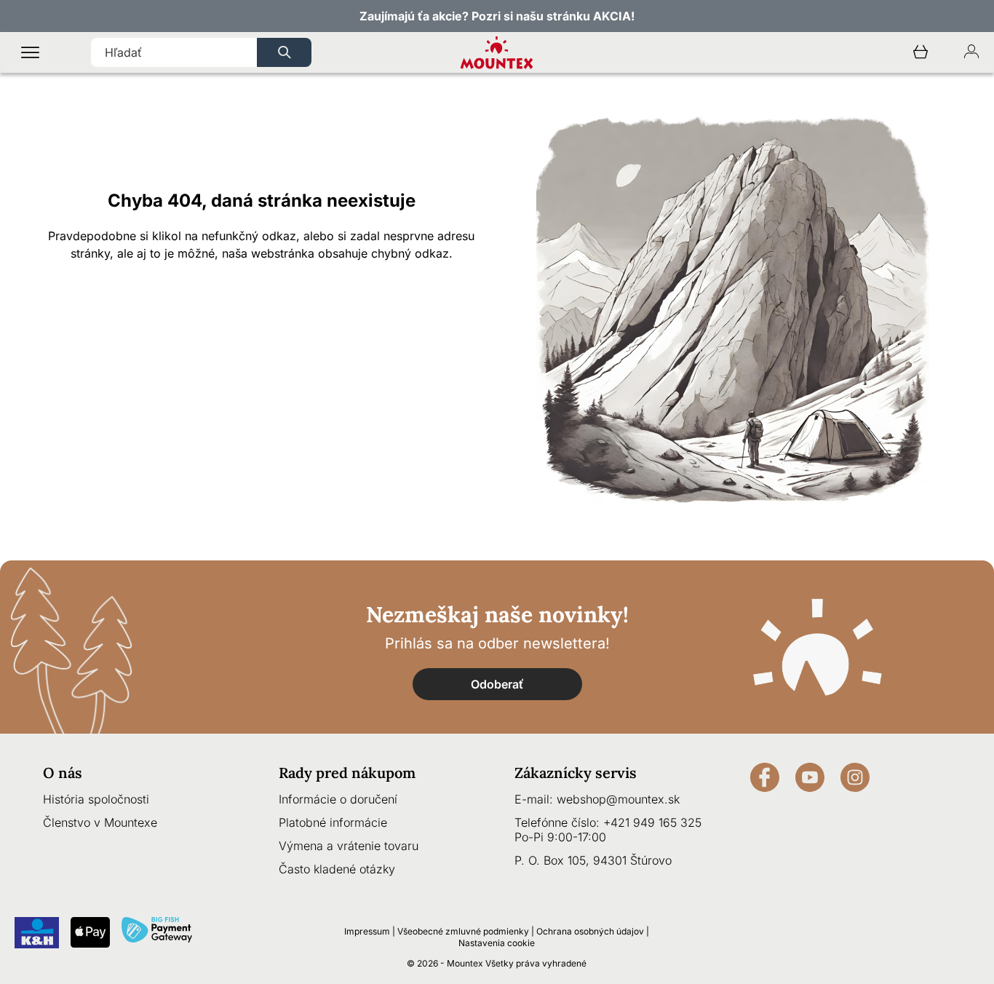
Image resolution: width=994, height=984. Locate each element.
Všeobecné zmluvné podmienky (463, 931)
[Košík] (920, 53)
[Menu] (30, 53)
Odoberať (497, 684)
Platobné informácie (333, 822)
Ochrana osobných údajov (590, 931)
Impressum (367, 931)
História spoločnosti (96, 799)
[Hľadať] (284, 52)
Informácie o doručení (338, 799)
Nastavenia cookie (496, 942)
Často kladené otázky (337, 869)
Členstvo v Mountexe (100, 822)
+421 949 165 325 (652, 822)
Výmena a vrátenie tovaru (348, 845)
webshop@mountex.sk (618, 799)
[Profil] (971, 53)
